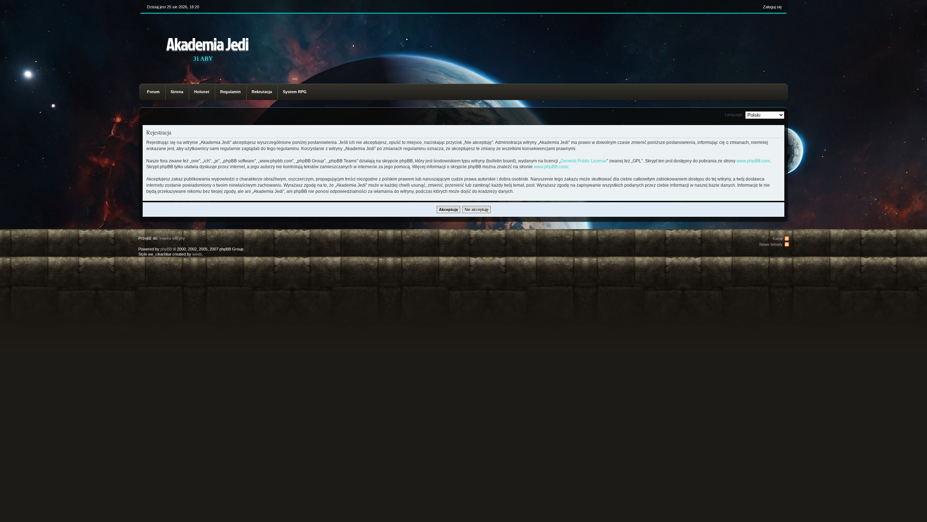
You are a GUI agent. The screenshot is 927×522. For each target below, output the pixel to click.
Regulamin (230, 92)
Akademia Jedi (207, 44)
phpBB (166, 249)
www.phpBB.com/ (551, 166)
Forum (153, 92)
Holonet (201, 92)
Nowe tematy (771, 244)
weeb (197, 254)
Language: (734, 114)
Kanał (778, 238)
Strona (177, 92)
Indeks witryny (172, 238)
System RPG (295, 92)
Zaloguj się (772, 7)
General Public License (584, 160)
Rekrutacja (262, 92)
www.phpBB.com (753, 160)
